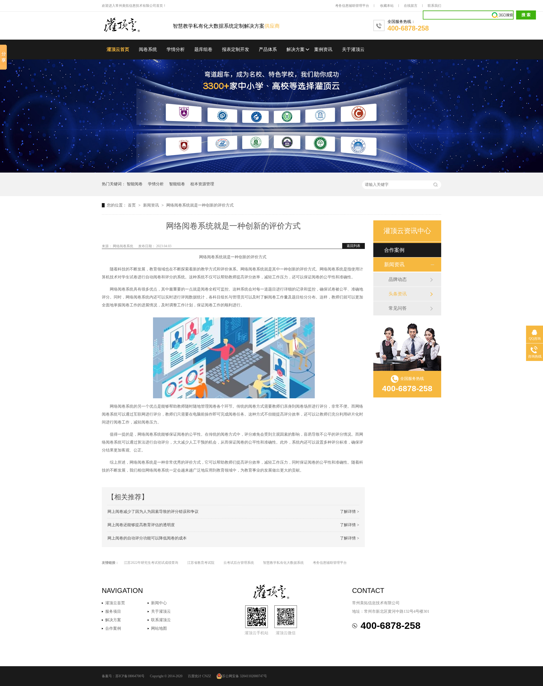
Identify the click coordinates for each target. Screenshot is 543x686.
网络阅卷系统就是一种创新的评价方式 (200, 205)
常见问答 (398, 308)
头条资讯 (398, 293)
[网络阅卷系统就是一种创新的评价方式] (137, 25)
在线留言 (410, 6)
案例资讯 (323, 49)
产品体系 (268, 49)
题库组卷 (203, 49)
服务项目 (113, 611)
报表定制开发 (235, 49)
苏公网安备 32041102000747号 (244, 676)
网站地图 (159, 628)
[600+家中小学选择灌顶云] (271, 171)
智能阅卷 (135, 184)
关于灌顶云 (353, 49)
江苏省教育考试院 (200, 563)
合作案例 (394, 250)
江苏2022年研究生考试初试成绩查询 (151, 563)
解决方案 (295, 49)
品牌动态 (398, 279)
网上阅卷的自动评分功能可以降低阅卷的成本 (147, 538)
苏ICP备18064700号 (130, 676)
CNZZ (206, 676)
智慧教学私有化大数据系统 (283, 563)
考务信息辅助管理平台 (352, 6)
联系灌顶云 (161, 620)
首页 (132, 205)
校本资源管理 (202, 184)
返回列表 (353, 246)
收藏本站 (387, 6)
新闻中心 (159, 603)
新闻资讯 (151, 205)
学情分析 (176, 49)
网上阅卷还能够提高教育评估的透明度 (141, 525)
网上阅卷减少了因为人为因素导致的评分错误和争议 (153, 511)
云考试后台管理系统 (238, 563)
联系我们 (434, 6)
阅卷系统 (148, 49)
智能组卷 (177, 184)
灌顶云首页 (118, 49)
